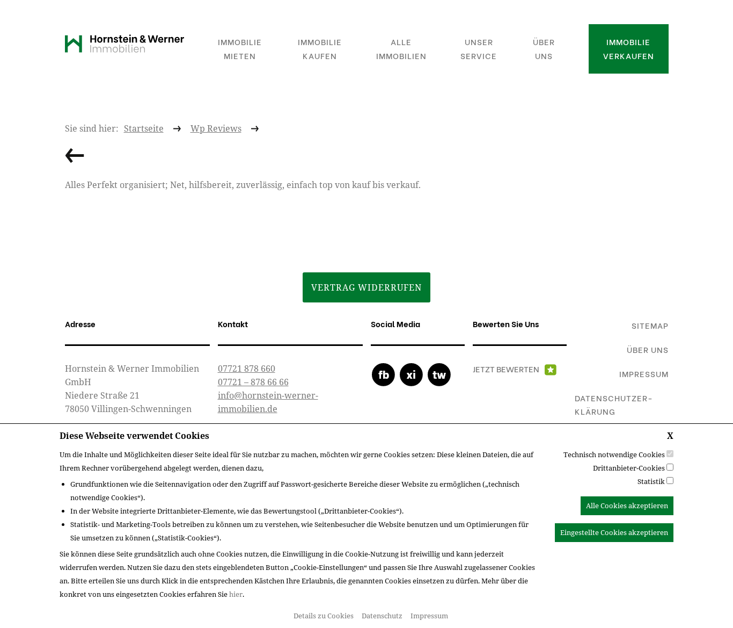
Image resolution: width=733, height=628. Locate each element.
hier (236, 594)
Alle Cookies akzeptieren (627, 505)
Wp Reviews (215, 128)
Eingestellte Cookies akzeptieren (614, 532)
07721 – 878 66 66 (253, 382)
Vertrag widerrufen (366, 287)
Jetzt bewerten (506, 368)
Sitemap (650, 325)
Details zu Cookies (324, 615)
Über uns (648, 349)
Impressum (429, 615)
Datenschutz (382, 615)
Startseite (144, 128)
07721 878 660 (246, 368)
